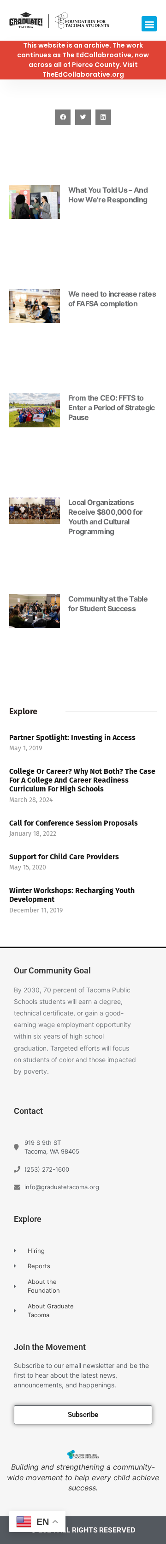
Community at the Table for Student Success (108, 603)
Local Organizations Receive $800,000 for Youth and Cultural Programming (105, 517)
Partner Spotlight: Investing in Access (72, 737)
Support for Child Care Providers (64, 856)
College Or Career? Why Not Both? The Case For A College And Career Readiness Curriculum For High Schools (82, 780)
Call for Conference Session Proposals (73, 823)
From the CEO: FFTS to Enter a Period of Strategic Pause (111, 407)
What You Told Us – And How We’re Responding (108, 194)
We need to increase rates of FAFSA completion (112, 298)
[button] (149, 23)
